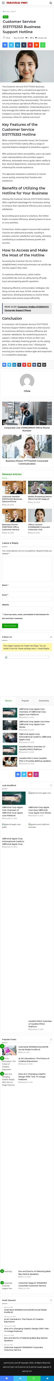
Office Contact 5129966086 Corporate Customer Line (39, 527)
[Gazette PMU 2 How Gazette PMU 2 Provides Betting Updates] (10, 762)
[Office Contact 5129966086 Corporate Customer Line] (40, 515)
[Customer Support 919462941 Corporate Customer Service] (9, 1286)
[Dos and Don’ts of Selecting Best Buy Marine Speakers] (9, 1275)
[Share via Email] (39, 365)
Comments (44, 700)
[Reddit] (29, 365)
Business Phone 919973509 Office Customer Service (10, 527)
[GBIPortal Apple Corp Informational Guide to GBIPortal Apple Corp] (10, 738)
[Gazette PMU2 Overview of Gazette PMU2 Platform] (10, 750)
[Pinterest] (24, 365)
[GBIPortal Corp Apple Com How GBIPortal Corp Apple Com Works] (10, 725)
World (13, 11)
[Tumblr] (19, 365)
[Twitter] (9, 365)
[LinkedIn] (14, 365)
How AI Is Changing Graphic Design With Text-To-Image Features (32, 1077)
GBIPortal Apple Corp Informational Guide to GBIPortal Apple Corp (35, 737)
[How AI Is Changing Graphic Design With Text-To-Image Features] (9, 1170)
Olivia (8, 38)
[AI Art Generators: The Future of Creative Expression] (9, 1064)
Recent (8, 700)
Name (5, 585)
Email (5, 595)
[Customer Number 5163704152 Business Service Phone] (14, 487)
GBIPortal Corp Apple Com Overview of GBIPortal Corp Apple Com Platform (32, 712)
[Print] (44, 365)
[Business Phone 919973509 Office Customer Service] (14, 515)
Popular (25, 700)
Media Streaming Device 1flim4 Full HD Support (40, 497)
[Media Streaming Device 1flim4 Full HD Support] (40, 487)
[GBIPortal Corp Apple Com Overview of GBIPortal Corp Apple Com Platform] (10, 713)
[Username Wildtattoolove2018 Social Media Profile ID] (9, 1050)
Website (5, 605)
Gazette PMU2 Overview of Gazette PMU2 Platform (40, 1024)
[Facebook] (4, 365)
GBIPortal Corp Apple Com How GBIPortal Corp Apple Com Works (34, 724)
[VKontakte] (34, 365)
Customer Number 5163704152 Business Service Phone (12, 499)
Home (7, 11)
